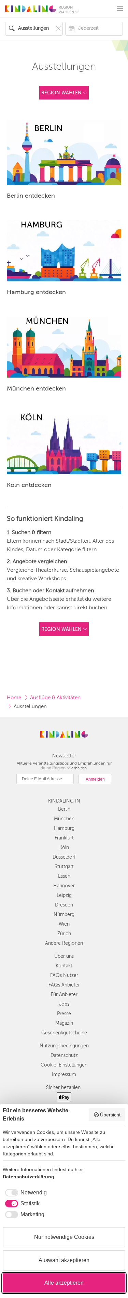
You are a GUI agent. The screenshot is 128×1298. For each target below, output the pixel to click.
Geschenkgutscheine (64, 1032)
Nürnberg (64, 914)
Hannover (64, 885)
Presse (64, 1013)
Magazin (64, 1023)
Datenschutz (64, 1055)
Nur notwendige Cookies (64, 1237)
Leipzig (64, 895)
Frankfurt (64, 837)
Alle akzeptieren (64, 1283)
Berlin (64, 809)
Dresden (64, 905)
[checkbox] (25, 1193)
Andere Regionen (64, 943)
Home (14, 697)
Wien (64, 924)
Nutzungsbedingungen (64, 1045)
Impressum (64, 1074)
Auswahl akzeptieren (64, 1260)
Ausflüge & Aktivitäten (55, 697)
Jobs (64, 1004)
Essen (64, 876)
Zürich (64, 933)
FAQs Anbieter (64, 985)
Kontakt (64, 965)
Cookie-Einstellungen (64, 1065)
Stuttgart (64, 866)
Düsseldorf (64, 857)
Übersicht (110, 1114)
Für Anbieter (64, 994)
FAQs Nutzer (64, 975)
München (64, 818)
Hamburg (64, 828)
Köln (64, 847)
